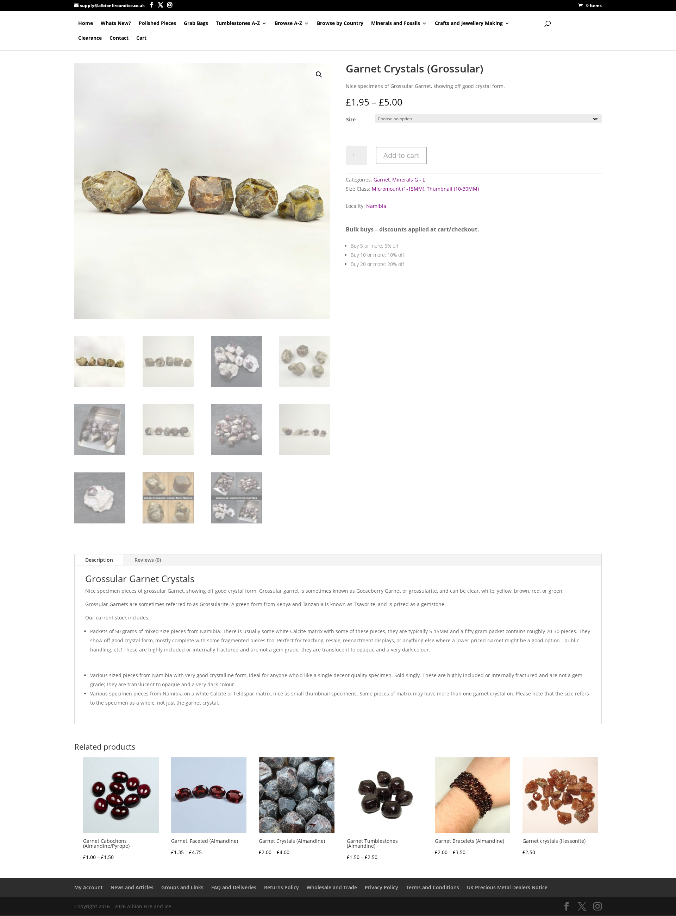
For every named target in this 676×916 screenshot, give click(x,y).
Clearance (90, 38)
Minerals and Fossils (395, 23)
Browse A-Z (288, 23)
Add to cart (401, 155)
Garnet (382, 179)
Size (351, 119)
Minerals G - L (408, 179)
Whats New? (116, 23)
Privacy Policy (381, 887)
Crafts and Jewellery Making (469, 23)
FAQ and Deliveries (233, 887)
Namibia (376, 206)
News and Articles (132, 887)
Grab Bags (196, 23)
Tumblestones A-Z (238, 23)
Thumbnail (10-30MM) (453, 188)
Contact (119, 38)
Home (85, 23)
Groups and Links (182, 887)
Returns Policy (281, 887)
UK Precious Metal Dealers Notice (507, 887)
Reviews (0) (147, 559)
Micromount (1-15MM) (398, 188)
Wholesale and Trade (332, 887)
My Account (88, 887)
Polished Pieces (157, 23)
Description (99, 559)
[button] (319, 74)
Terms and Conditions (432, 887)
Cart (141, 38)
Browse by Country (340, 23)
